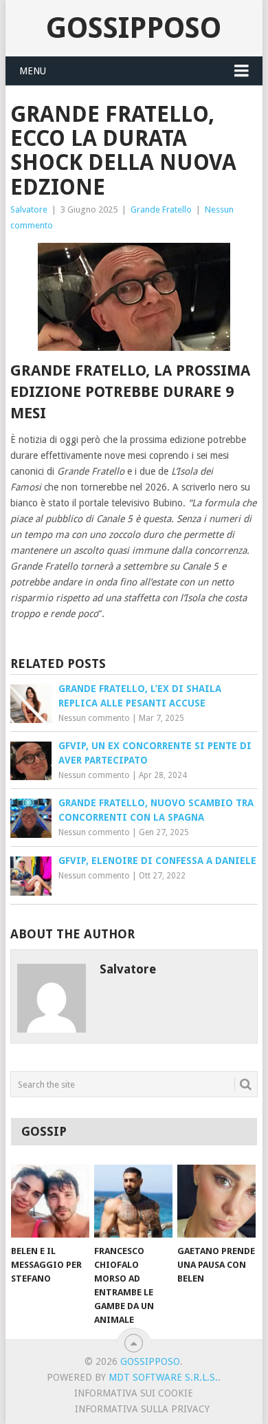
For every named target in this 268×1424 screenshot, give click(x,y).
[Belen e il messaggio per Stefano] (50, 1201)
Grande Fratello (161, 209)
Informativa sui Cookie (133, 1393)
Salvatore (28, 209)
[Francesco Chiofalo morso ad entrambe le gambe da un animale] (133, 1201)
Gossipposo (133, 28)
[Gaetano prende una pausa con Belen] (216, 1201)
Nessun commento (94, 718)
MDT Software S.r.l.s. (163, 1377)
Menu (32, 70)
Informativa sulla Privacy (142, 1408)
